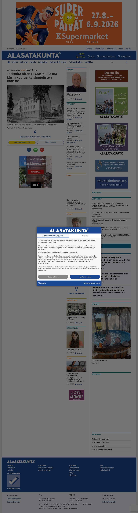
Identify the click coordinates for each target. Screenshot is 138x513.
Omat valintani (53, 277)
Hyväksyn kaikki (85, 277)
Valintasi (85, 236)
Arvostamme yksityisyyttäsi (52, 235)
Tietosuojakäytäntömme (92, 283)
